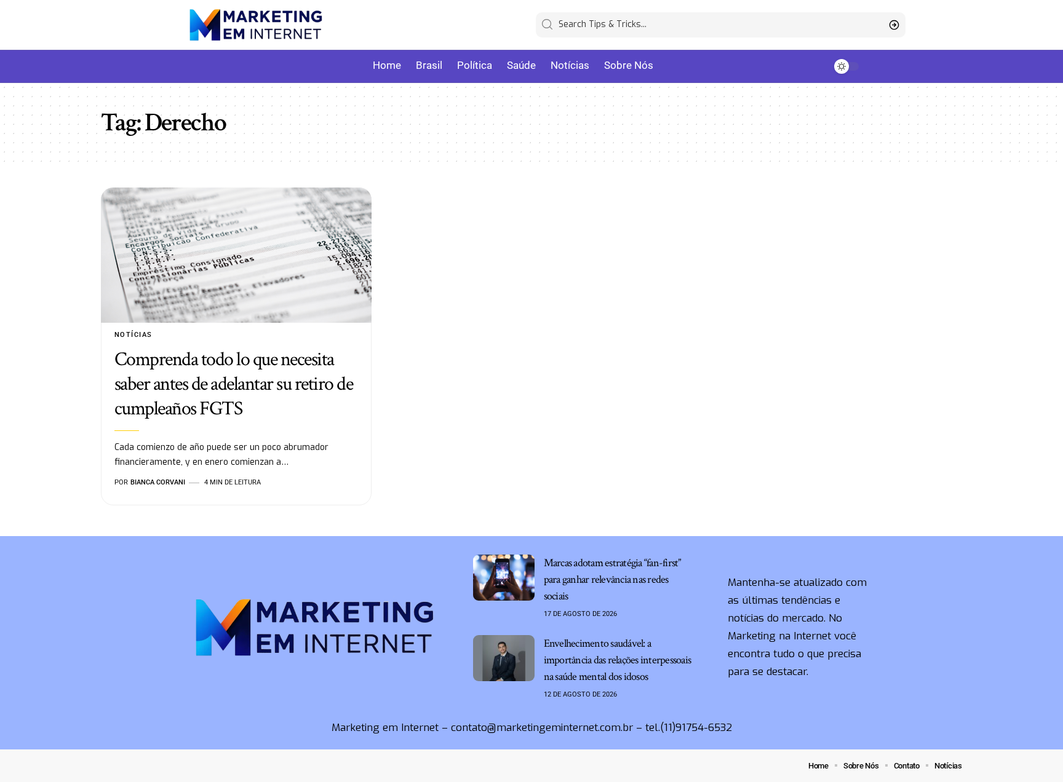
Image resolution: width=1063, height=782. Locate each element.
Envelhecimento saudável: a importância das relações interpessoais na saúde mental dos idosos (617, 660)
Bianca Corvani (157, 482)
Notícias (133, 335)
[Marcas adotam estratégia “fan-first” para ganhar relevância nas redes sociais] (504, 578)
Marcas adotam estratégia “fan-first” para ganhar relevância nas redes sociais (612, 579)
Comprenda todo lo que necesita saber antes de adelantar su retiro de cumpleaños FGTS (233, 384)
